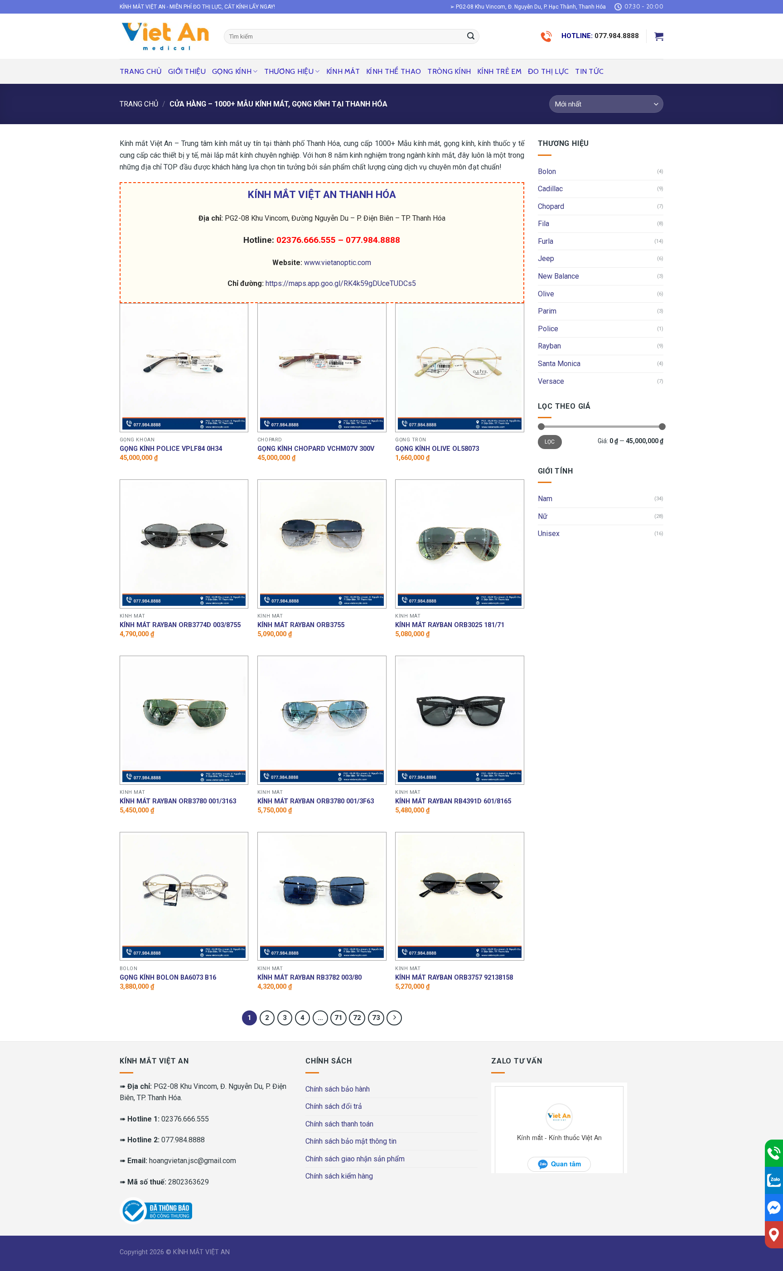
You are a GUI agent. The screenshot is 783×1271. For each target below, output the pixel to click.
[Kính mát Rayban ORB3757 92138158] (460, 896)
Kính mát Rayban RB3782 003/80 (309, 977)
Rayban (549, 346)
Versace (551, 381)
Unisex (549, 533)
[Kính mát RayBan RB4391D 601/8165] (460, 720)
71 (338, 1018)
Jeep (546, 258)
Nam (545, 498)
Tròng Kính (449, 71)
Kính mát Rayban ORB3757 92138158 (454, 977)
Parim (547, 311)
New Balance (558, 276)
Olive (546, 294)
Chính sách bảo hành (337, 1089)
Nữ (542, 516)
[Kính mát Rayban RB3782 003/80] (322, 896)
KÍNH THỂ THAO (393, 71)
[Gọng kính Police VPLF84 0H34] (184, 368)
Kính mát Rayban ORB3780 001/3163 (178, 801)
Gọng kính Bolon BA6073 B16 (168, 977)
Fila (543, 223)
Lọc (550, 442)
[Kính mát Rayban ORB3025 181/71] (460, 544)
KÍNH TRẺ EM (499, 71)
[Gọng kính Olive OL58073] (460, 368)
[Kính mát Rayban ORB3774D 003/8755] (184, 544)
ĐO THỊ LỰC (548, 71)
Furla (545, 241)
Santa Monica (559, 363)
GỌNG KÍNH (231, 71)
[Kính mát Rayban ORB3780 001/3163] (184, 720)
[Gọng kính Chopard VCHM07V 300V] (322, 368)
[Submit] (470, 36)
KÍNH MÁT (343, 71)
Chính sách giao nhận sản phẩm (355, 1159)
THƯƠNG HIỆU (289, 71)
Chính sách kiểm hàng (339, 1176)
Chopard (551, 206)
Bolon (547, 171)
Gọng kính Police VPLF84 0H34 (171, 449)
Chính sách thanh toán (339, 1124)
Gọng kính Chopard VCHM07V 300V (315, 449)
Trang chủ (141, 71)
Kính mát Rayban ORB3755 (300, 625)
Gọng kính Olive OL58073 (437, 449)
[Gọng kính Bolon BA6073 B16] (184, 896)
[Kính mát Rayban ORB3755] (322, 544)
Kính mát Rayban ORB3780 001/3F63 (315, 801)
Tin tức (589, 71)
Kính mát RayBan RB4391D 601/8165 (453, 801)
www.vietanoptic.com (337, 262)
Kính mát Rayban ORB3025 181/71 (449, 625)
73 (376, 1018)
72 (357, 1018)
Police (548, 328)
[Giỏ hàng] (658, 36)
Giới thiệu (187, 71)
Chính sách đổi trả (333, 1106)
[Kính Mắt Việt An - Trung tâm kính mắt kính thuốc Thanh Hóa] (165, 36)
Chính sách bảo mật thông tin (350, 1141)
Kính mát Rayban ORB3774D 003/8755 (180, 625)
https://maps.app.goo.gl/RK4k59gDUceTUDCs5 (341, 283)
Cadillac (550, 188)
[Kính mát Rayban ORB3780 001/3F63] (322, 720)
